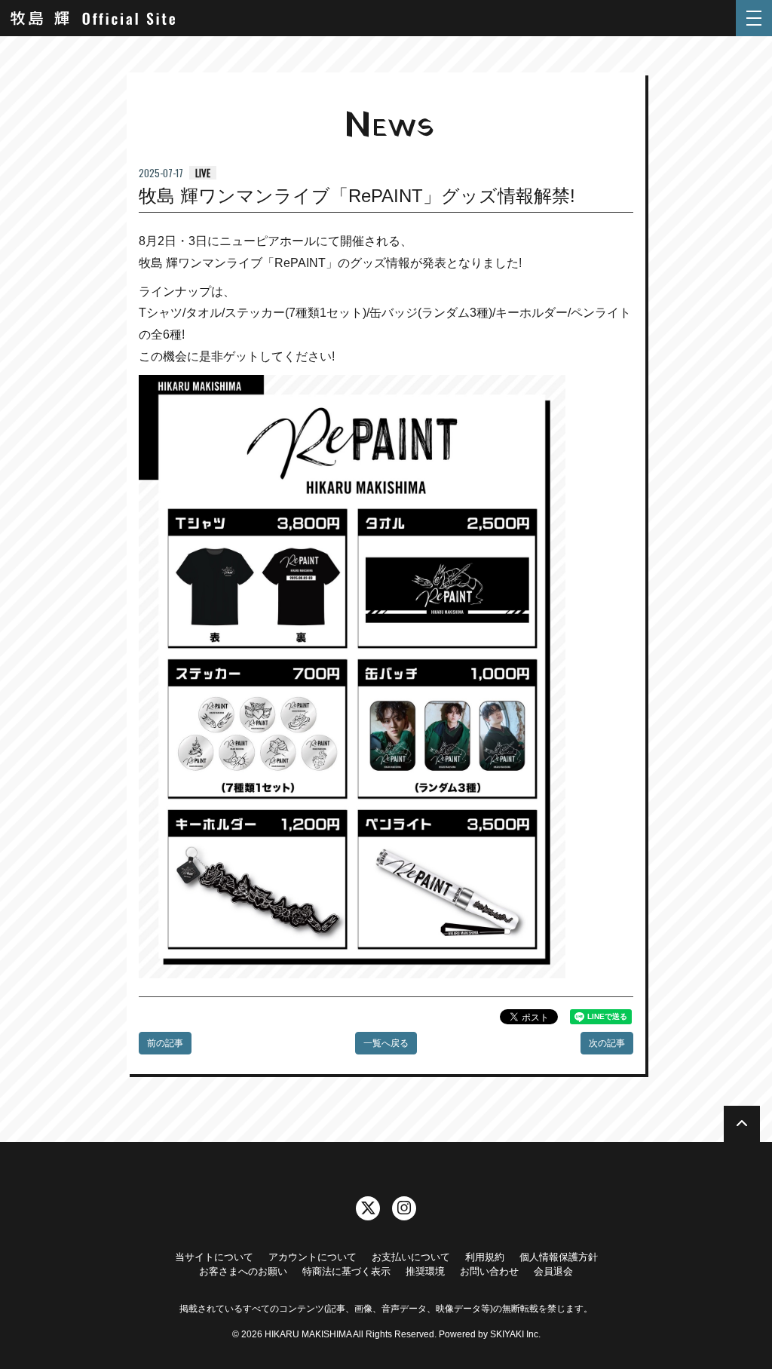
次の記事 (607, 1043)
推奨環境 (425, 1271)
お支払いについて (411, 1257)
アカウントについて (312, 1257)
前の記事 (165, 1043)
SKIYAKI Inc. (515, 1334)
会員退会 (553, 1271)
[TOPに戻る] (742, 1124)
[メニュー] (754, 18)
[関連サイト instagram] (404, 1208)
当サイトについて (214, 1257)
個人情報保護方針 (558, 1257)
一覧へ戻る (386, 1043)
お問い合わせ (489, 1271)
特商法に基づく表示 (346, 1271)
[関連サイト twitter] (368, 1208)
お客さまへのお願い (243, 1271)
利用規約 (484, 1257)
